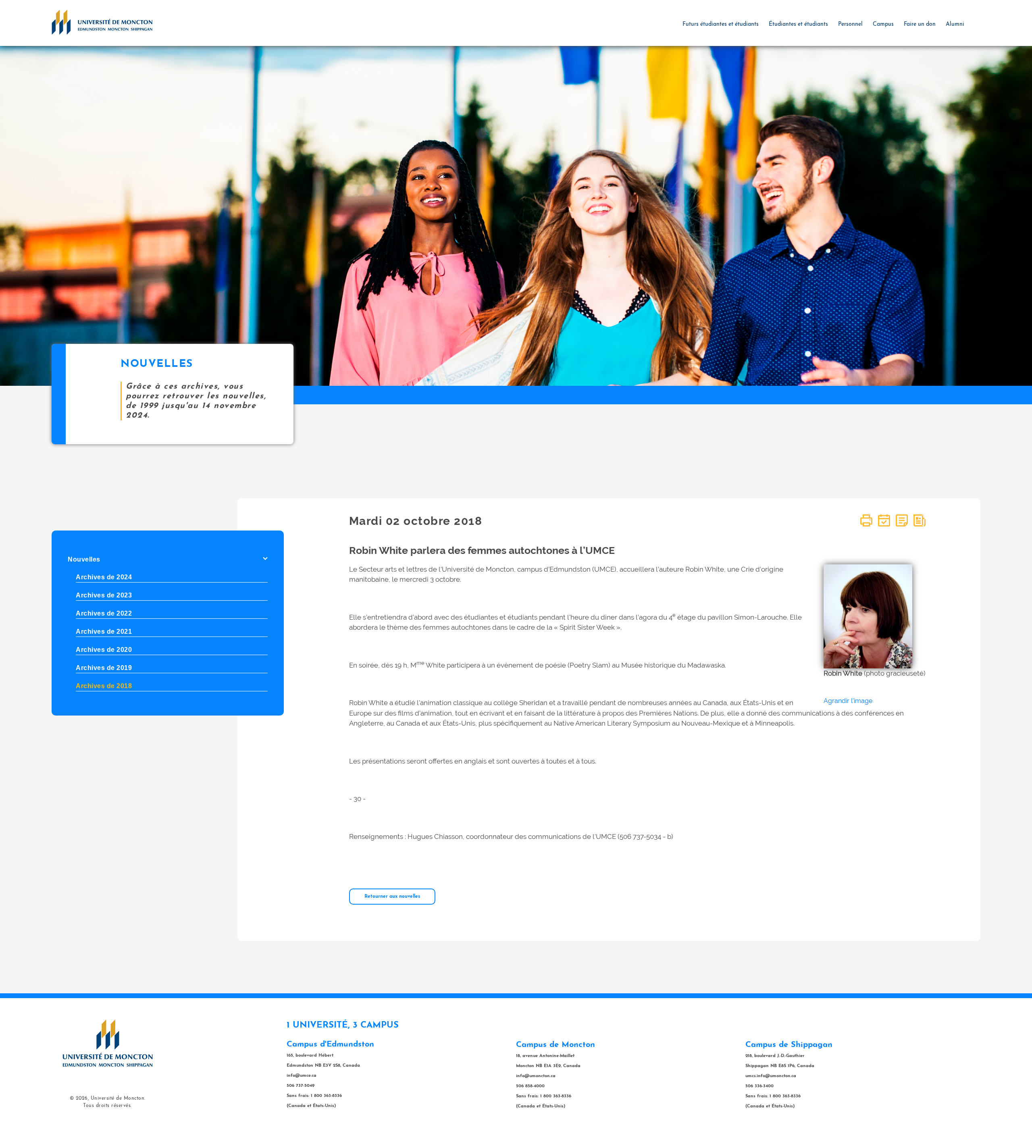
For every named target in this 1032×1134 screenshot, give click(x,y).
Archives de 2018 (104, 685)
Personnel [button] (850, 24)
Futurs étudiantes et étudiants (720, 24)
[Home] (102, 22)
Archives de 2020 (104, 649)
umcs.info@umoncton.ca (770, 1076)
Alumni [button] (955, 24)
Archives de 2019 (104, 667)
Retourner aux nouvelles (392, 896)
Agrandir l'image (848, 701)
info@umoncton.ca (536, 1076)
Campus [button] (883, 24)
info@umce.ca (301, 1076)
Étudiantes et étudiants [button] (798, 24)
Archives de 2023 (104, 595)
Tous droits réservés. (107, 1105)
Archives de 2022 (104, 613)
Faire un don (920, 24)
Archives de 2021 (104, 631)
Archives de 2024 (104, 577)
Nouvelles (84, 559)
